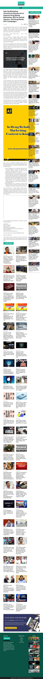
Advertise (21, 638)
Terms (21, 641)
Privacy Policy (21, 642)
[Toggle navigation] (21, 8)
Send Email (8, 226)
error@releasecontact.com (21, 238)
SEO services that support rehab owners (19, 84)
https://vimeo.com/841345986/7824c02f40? (16, 233)
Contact (21, 639)
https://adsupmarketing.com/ (12, 231)
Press (21, 637)
